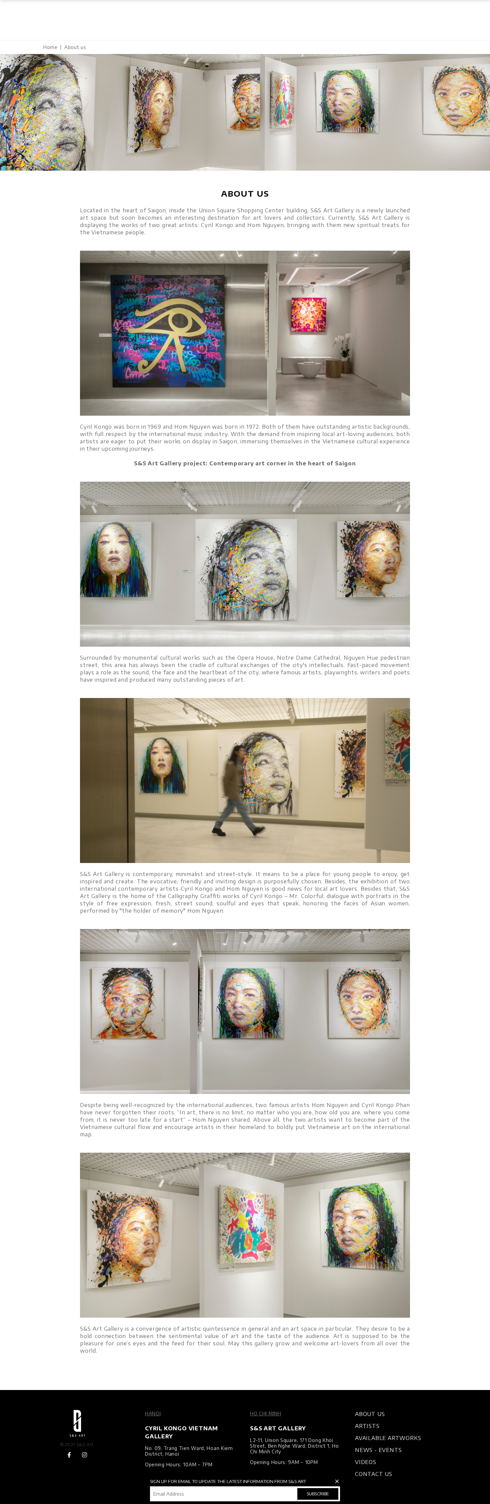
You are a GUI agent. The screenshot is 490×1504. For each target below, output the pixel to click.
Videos (365, 1462)
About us (370, 1414)
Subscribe (318, 1493)
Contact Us (373, 1474)
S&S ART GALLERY (278, 1428)
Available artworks (388, 1438)
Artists (367, 1426)
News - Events (378, 1450)
